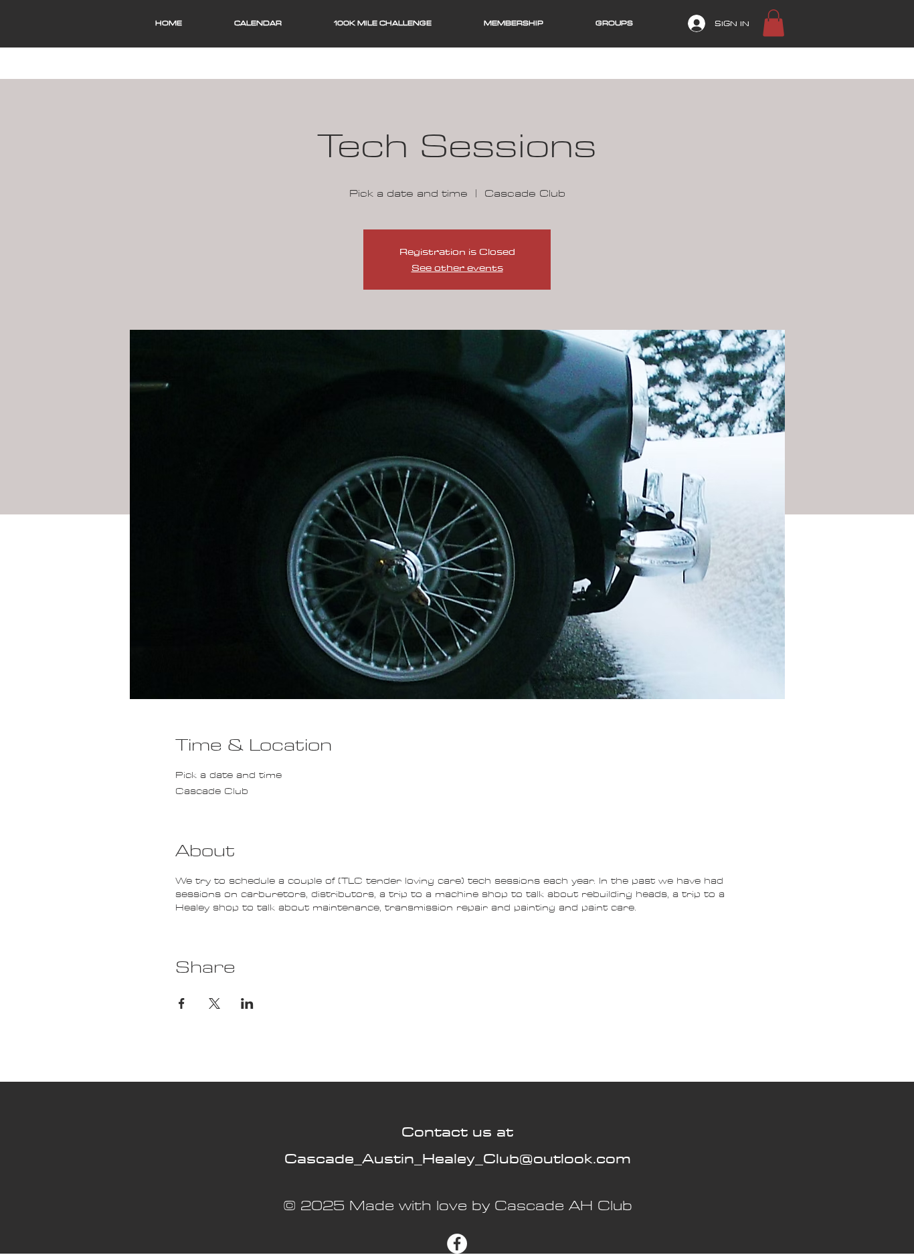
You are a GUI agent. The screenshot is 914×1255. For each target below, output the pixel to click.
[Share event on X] (214, 1003)
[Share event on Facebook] (181, 1003)
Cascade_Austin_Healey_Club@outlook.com (457, 1158)
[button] (773, 23)
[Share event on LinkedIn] (247, 1003)
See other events (457, 268)
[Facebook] (457, 1244)
